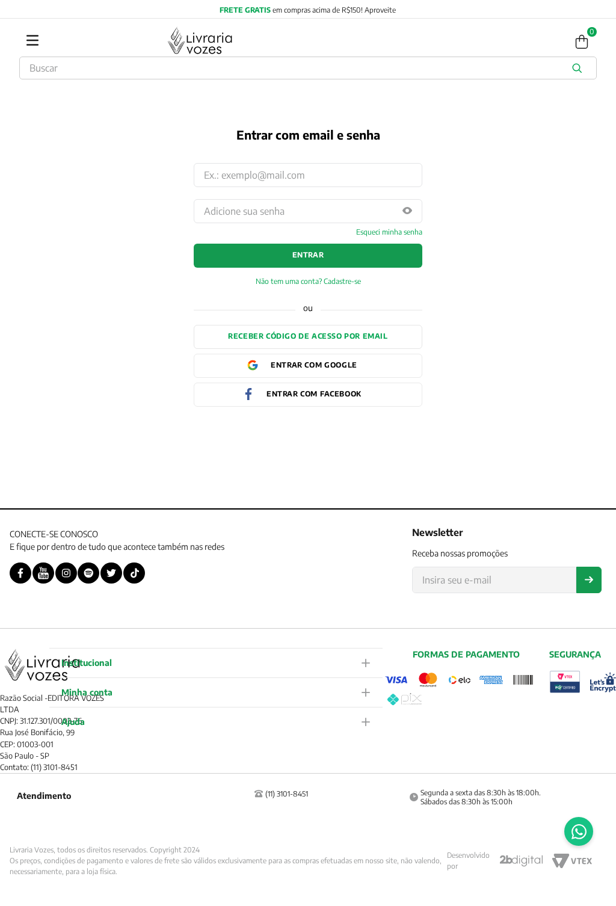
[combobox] (308, 68)
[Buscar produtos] (579, 68)
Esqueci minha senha (389, 232)
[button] (407, 211)
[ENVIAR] (589, 580)
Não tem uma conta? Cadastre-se (308, 281)
